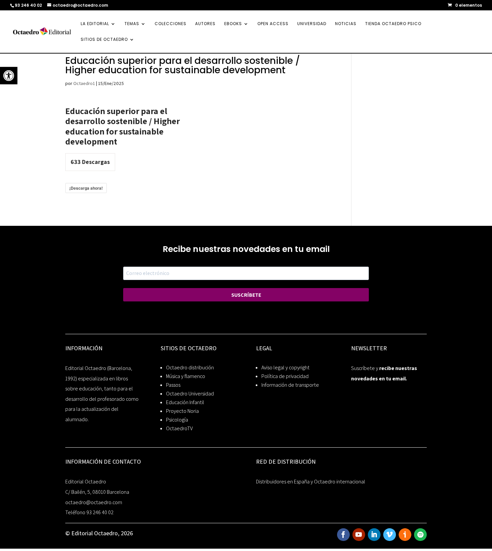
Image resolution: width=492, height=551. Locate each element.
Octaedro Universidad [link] (190, 393)
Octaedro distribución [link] (190, 367)
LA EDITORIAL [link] (95, 23)
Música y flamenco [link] (185, 376)
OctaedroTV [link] (179, 428)
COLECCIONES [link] (170, 23)
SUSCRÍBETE (246, 294)
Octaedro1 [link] (84, 83)
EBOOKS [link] (233, 23)
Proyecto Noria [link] (182, 411)
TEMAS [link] (132, 23)
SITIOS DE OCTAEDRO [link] (104, 39)
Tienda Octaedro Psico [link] (393, 23)
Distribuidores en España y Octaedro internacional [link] (310, 481)
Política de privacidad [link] (285, 376)
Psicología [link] (177, 419)
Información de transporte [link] (290, 384)
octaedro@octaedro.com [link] (93, 502)
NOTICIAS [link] (345, 23)
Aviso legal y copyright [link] (285, 367)
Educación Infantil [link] (185, 402)
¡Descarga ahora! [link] (86, 188)
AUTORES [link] (205, 23)
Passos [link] (173, 384)
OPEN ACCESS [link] (273, 23)
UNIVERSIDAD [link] (311, 23)
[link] (8, 75)
